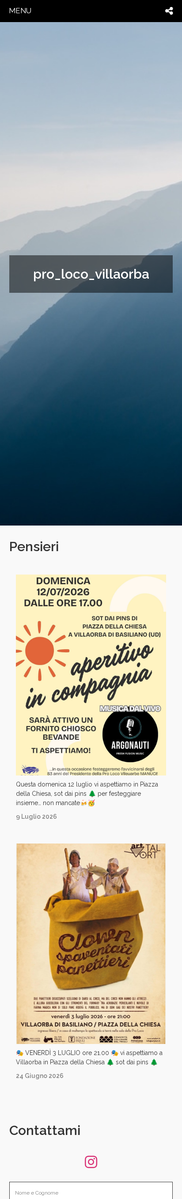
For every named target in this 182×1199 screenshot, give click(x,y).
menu (20, 10)
